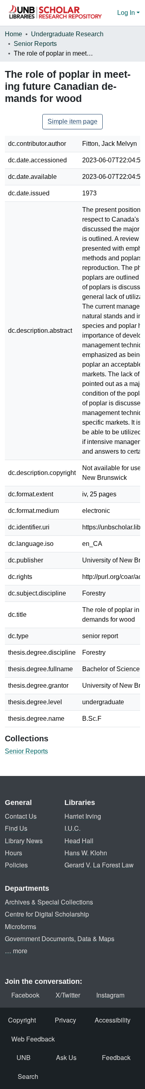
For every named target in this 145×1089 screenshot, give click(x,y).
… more (16, 950)
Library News (24, 840)
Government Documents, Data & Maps (59, 938)
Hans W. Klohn (85, 852)
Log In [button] (127, 12)
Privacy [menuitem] (65, 1020)
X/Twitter (68, 995)
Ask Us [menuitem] (66, 1057)
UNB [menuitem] (24, 1057)
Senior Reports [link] (35, 43)
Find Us (16, 828)
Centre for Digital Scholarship (47, 914)
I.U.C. (72, 828)
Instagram (110, 995)
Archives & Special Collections (49, 901)
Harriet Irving (82, 816)
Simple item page (72, 121)
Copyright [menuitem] (22, 1020)
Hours (13, 852)
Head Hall (78, 840)
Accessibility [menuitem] (112, 1020)
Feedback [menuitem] (116, 1057)
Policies (16, 864)
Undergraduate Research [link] (67, 34)
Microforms (20, 926)
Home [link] (13, 34)
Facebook (25, 995)
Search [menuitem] (28, 1076)
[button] (55, 13)
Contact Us (21, 816)
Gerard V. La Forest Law (99, 864)
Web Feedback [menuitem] (33, 1038)
